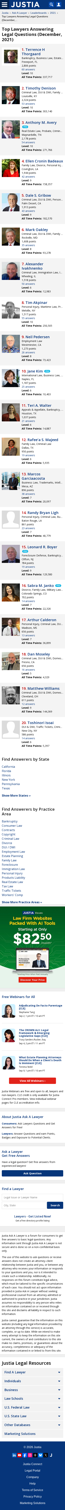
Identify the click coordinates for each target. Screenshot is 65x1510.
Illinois (6, 775)
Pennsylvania (11, 784)
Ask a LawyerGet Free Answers (16, 1153)
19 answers (28, 455)
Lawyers (7, 1133)
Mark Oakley (36, 229)
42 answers (28, 176)
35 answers (28, 245)
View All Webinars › (33, 1080)
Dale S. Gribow (38, 195)
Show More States (15, 796)
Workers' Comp (12, 895)
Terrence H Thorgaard (33, 51)
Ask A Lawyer (19, 12)
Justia (5, 12)
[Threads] (35, 1455)
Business (11, 1390)
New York (8, 780)
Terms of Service (32, 1490)
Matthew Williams (43, 688)
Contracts (8, 830)
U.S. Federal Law (16, 1407)
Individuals (12, 1381)
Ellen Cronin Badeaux (44, 161)
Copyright (8, 834)
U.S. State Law (15, 1416)
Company (32, 1477)
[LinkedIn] (14, 1455)
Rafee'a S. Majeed (42, 439)
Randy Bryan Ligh (42, 512)
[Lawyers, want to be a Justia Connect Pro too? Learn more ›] (25, 127)
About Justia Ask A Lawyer (22, 1117)
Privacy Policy (32, 1496)
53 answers (28, 103)
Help (32, 1483)
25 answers (28, 386)
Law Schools (13, 1398)
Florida (6, 771)
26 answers (28, 352)
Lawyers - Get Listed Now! (32, 1216)
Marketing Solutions (20, 1433)
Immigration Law (13, 869)
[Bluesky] (40, 1455)
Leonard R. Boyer (42, 546)
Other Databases (17, 1425)
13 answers (28, 635)
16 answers (28, 669)
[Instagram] (30, 1455)
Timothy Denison (40, 88)
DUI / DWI (8, 847)
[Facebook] (25, 1455)
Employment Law (13, 852)
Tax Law (7, 886)
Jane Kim (35, 371)
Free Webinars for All (18, 997)
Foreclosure (10, 865)
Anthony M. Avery (41, 122)
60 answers (28, 69)
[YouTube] (19, 1455)
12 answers (28, 704)
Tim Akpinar (36, 302)
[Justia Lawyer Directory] (51, 1455)
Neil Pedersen (37, 336)
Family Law (9, 860)
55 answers (28, 318)
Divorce (7, 843)
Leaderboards (39, 12)
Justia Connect (32, 1464)
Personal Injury (12, 873)
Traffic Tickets (11, 891)
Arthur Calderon (41, 619)
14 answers (28, 601)
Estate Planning (12, 856)
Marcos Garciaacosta (33, 476)
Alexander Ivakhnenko (32, 266)
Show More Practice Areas (21, 902)
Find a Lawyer (13, 1189)
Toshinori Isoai (40, 722)
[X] (46, 1455)
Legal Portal (32, 1470)
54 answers (28, 142)
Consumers (9, 1123)
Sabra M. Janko (40, 585)
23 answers (28, 528)
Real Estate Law (12, 882)
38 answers (28, 494)
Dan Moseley (38, 654)
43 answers (28, 211)
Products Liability (13, 878)
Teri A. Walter (39, 405)
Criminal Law (10, 839)
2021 (53, 12)
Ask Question (32, 1173)
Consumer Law (12, 826)
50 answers (28, 284)
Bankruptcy (10, 821)
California (8, 767)
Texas (6, 788)
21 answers (28, 421)
